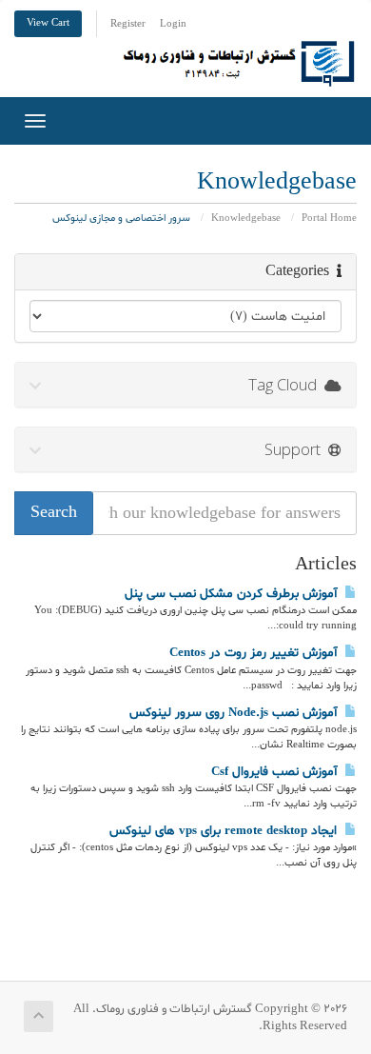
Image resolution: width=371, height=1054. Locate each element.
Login (173, 24)
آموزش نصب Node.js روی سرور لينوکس (236, 713)
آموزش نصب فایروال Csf (277, 772)
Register (128, 24)
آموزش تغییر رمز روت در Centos (256, 653)
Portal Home (329, 218)
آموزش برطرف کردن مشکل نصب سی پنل (234, 594)
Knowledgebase (246, 218)
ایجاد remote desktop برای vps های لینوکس (226, 831)
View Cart (48, 23)
